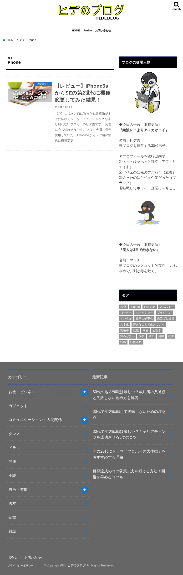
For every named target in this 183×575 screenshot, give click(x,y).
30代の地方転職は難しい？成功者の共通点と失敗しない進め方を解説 (129, 395)
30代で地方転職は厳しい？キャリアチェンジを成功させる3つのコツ (129, 434)
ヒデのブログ (76, 565)
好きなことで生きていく (148, 324)
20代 (123, 307)
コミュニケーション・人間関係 (35, 419)
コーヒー (126, 313)
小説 (12, 475)
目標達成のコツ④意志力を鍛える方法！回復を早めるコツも (129, 474)
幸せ (145, 330)
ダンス (14, 433)
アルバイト (166, 307)
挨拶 (141, 336)
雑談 (12, 531)
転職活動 (136, 342)
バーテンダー (144, 313)
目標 (161, 336)
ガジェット (18, 406)
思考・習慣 (18, 489)
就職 (136, 330)
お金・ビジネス (22, 392)
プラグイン (164, 313)
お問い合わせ (103, 30)
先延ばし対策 (165, 318)
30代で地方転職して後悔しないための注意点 (129, 414)
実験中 (124, 330)
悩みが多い (127, 336)
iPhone (135, 307)
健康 (12, 461)
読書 (171, 336)
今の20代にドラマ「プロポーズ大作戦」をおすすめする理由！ (129, 454)
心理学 (156, 330)
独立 (151, 336)
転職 (123, 342)
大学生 (124, 324)
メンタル (126, 318)
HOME (76, 30)
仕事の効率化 (144, 318)
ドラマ (14, 447)
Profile (88, 30)
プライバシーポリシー (20, 565)
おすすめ (149, 307)
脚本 (12, 503)
